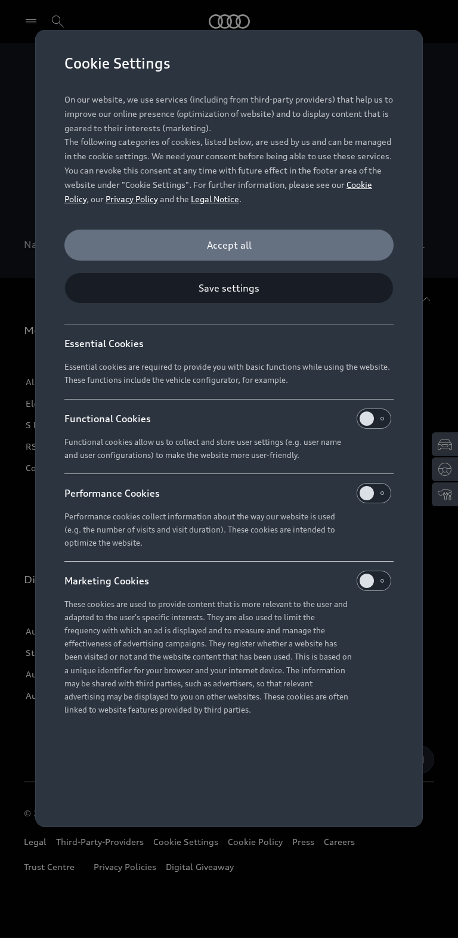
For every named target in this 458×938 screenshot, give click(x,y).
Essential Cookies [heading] (104, 343)
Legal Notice (215, 199)
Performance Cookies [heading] (112, 493)
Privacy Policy (132, 199)
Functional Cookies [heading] (107, 419)
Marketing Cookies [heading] (106, 581)
